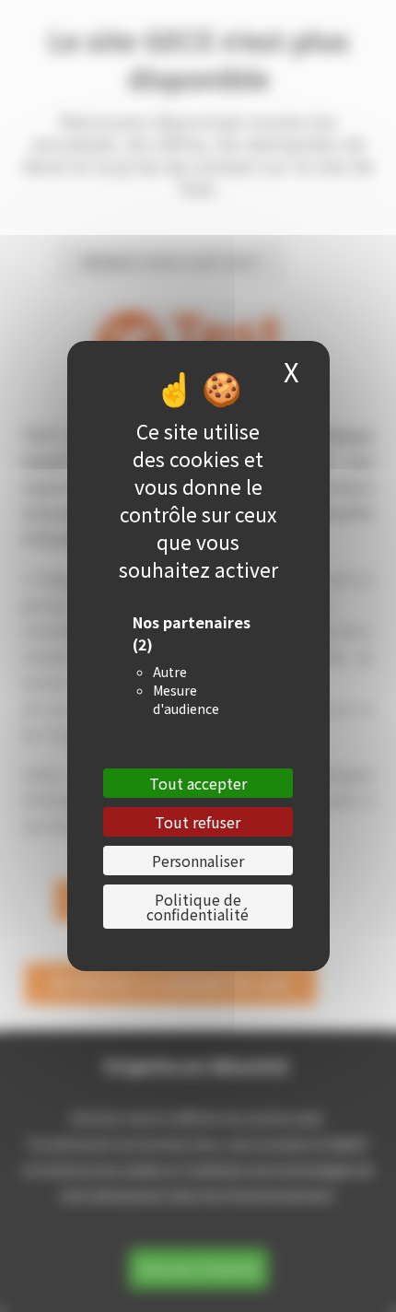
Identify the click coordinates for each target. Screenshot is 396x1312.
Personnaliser (198, 860)
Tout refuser (197, 822)
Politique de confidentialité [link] (197, 906)
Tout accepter (198, 783)
